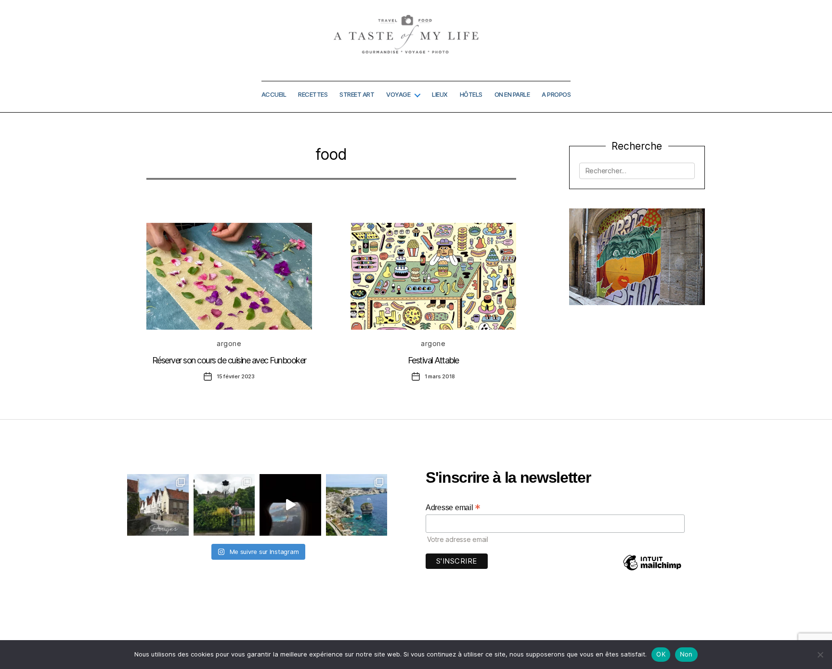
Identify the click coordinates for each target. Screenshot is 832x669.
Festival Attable (433, 360)
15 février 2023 (236, 376)
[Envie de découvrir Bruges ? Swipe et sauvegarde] (158, 505)
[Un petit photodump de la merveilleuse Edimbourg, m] (224, 505)
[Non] (820, 654)
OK (660, 654)
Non (686, 654)
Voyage (398, 94)
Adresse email (453, 507)
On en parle (512, 94)
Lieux (440, 94)
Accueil (273, 94)
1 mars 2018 (440, 376)
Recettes (312, 94)
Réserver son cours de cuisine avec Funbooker (229, 360)
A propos (556, 94)
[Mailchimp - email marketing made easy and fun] (652, 570)
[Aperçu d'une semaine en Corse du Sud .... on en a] (290, 505)
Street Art (356, 94)
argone (229, 343)
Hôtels (471, 94)
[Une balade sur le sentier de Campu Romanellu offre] (357, 505)
